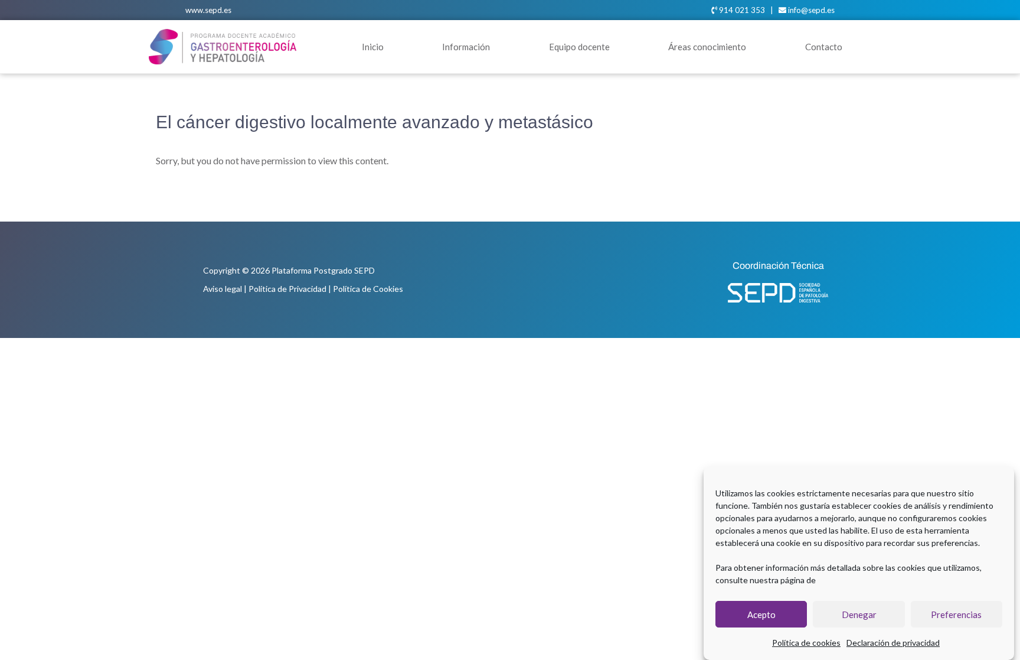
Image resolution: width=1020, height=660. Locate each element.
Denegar (859, 614)
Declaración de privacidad (893, 643)
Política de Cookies (368, 289)
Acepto (761, 614)
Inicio (373, 46)
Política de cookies (806, 643)
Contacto (823, 46)
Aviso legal (222, 289)
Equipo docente (579, 46)
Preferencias (956, 614)
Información (466, 46)
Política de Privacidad (287, 289)
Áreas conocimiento (707, 46)
